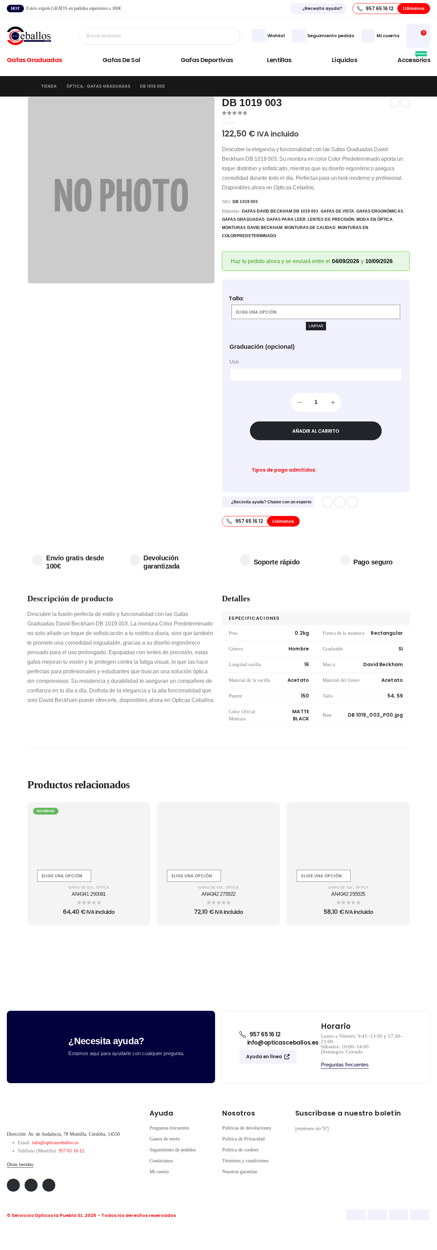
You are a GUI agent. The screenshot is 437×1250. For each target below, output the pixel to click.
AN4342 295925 (348, 894)
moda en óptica (374, 219)
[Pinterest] (340, 502)
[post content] (88, 834)
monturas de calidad (309, 227)
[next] (405, 102)
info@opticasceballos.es (55, 1142)
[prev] (394, 102)
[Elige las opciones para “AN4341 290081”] (137, 815)
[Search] (229, 36)
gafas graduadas (243, 219)
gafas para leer (286, 219)
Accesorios (413, 59)
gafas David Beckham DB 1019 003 (280, 211)
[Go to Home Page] (29, 86)
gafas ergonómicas (379, 211)
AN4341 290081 (89, 894)
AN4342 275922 (218, 894)
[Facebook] (327, 502)
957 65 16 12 (71, 1150)
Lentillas (279, 60)
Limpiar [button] (316, 326)
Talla (235, 298)
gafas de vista (337, 211)
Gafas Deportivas (207, 60)
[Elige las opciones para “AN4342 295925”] (396, 815)
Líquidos (344, 60)
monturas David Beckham (252, 227)
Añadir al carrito (315, 431)
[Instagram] (352, 502)
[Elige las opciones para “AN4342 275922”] (266, 815)
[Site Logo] (29, 36)
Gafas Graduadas (34, 60)
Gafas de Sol (121, 60)
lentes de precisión (331, 219)
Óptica (102, 887)
